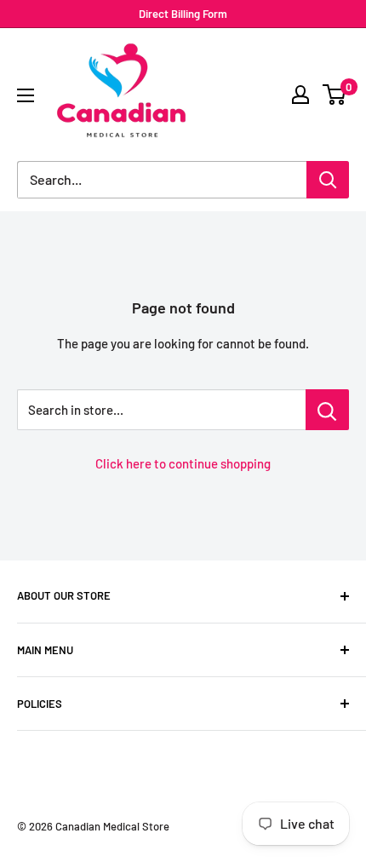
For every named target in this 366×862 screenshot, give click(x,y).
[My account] (300, 94)
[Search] (327, 179)
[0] (335, 94)
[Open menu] (25, 95)
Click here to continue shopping (183, 463)
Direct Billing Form (183, 13)
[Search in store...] (327, 409)
